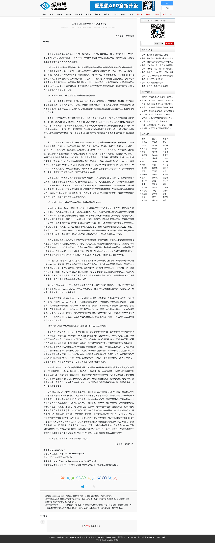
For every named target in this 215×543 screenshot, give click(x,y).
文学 (115, 14)
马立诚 (165, 152)
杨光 (164, 200)
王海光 (165, 161)
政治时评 (68, 457)
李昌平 (165, 158)
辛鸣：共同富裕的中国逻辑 (152, 82)
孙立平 (155, 200)
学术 (52, 457)
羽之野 (165, 197)
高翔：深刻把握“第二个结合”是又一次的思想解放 (161, 125)
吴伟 (143, 184)
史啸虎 (155, 174)
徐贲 (143, 152)
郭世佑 (165, 168)
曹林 (164, 142)
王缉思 (144, 168)
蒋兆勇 (165, 181)
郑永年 (165, 139)
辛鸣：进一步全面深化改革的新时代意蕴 (157, 75)
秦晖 (143, 139)
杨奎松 (155, 161)
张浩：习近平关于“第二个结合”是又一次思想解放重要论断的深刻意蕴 (168, 121)
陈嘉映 (165, 145)
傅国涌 (155, 145)
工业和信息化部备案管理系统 (107, 540)
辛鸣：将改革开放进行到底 (152, 79)
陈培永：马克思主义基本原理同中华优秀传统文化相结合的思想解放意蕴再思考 (172, 107)
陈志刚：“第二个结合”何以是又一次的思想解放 (160, 97)
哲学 (131, 14)
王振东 (155, 171)
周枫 (154, 181)
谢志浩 (144, 200)
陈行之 (155, 139)
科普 (164, 14)
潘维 (164, 194)
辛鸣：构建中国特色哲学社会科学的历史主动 (159, 62)
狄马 (164, 171)
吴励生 (144, 194)
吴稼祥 (165, 187)
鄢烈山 (144, 145)
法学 (51, 14)
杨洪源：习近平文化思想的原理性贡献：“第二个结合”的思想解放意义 (168, 128)
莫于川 (155, 197)
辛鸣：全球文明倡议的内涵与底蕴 (155, 55)
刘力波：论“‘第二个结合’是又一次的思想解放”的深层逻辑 (163, 114)
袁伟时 (144, 174)
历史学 (123, 14)
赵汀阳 (144, 158)
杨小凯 (165, 190)
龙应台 (144, 142)
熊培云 (165, 174)
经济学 (59, 14)
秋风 (143, 177)
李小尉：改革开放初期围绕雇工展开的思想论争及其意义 (163, 100)
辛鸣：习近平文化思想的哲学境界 (155, 86)
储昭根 (155, 187)
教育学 (106, 14)
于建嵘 (155, 148)
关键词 (148, 14)
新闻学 (97, 14)
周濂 (143, 165)
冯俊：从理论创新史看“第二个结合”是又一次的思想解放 (163, 104)
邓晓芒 (165, 165)
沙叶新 (155, 184)
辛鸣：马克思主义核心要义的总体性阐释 (157, 72)
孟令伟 (165, 177)
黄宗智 (144, 148)
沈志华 (155, 155)
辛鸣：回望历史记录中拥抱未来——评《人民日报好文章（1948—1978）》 (171, 58)
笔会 (157, 14)
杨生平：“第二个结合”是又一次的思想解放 (158, 111)
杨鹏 (154, 165)
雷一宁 (144, 181)
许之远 (144, 190)
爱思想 (60, 6)
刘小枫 (155, 177)
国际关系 (78, 14)
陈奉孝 (155, 168)
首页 (44, 14)
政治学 (68, 14)
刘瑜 (164, 184)
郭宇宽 (155, 152)
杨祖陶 (144, 155)
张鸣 (143, 161)
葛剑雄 (144, 187)
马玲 (143, 171)
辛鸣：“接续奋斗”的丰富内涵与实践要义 (157, 68)
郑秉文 (144, 197)
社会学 (88, 14)
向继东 (165, 155)
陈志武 (165, 148)
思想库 (139, 14)
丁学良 (155, 142)
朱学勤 (155, 194)
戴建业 (155, 158)
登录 (88, 525)
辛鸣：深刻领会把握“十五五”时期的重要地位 (159, 65)
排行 (171, 14)
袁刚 (154, 190)
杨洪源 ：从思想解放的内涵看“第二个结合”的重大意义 (163, 118)
